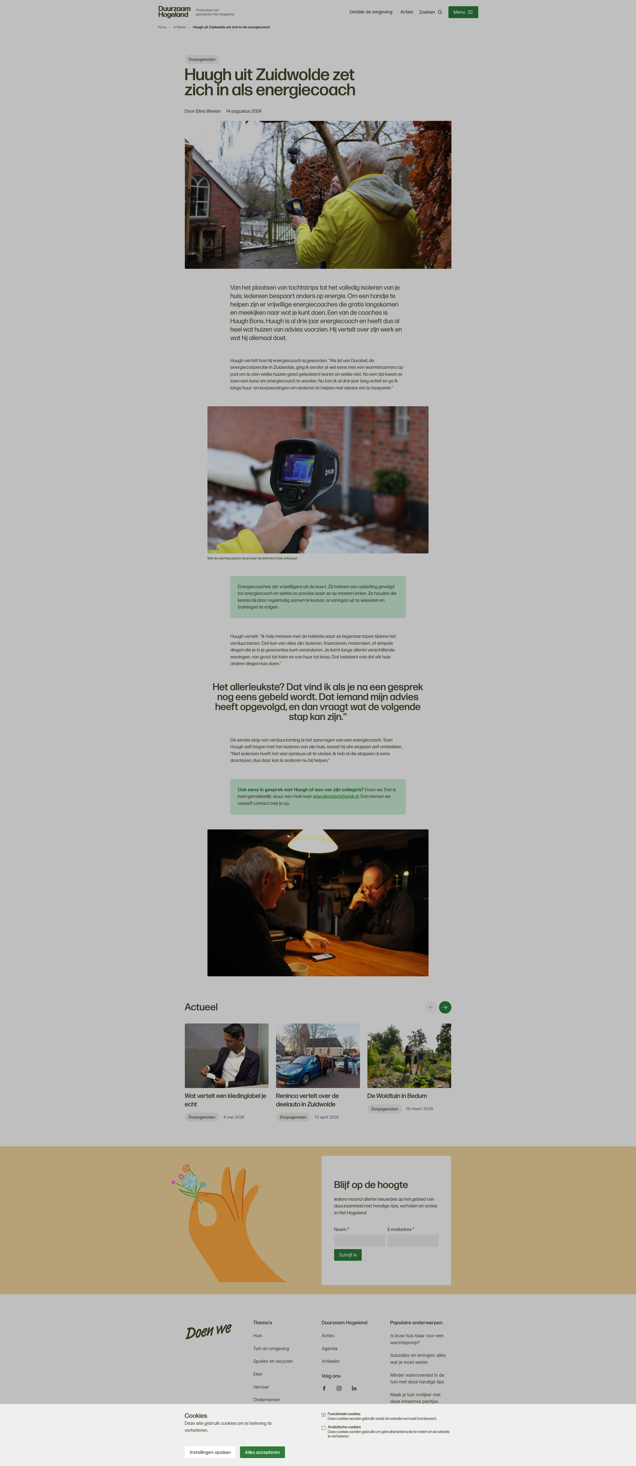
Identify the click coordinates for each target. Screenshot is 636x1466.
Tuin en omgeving (271, 1348)
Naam (341, 1229)
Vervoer (261, 1387)
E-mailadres (401, 1229)
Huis (257, 1335)
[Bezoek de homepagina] (196, 12)
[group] (227, 1072)
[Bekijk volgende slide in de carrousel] (445, 1007)
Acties (406, 12)
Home (162, 27)
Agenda (329, 1348)
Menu (459, 12)
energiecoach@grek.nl (336, 796)
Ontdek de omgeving (371, 12)
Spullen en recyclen (273, 1361)
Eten (257, 1374)
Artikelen (179, 27)
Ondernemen (266, 1399)
